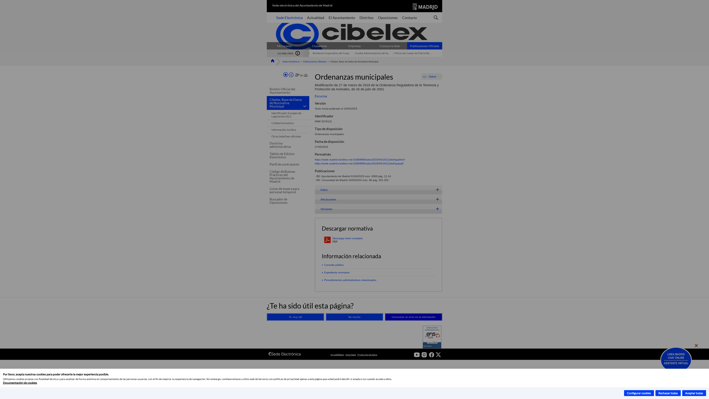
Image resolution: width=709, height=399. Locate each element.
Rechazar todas (668, 393)
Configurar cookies (639, 393)
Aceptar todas (694, 393)
